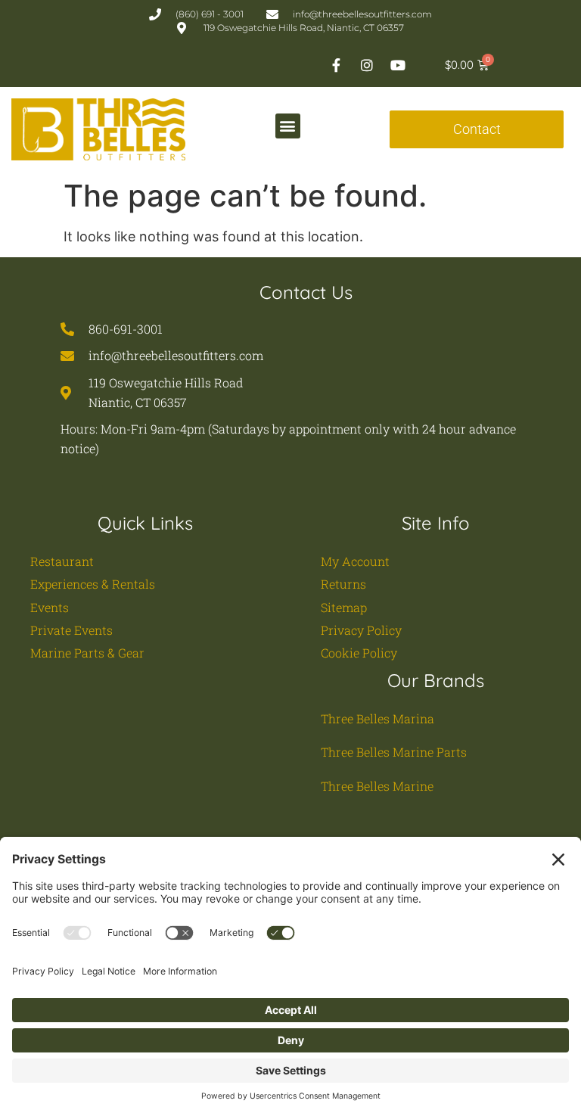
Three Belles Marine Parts (394, 752)
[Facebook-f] (336, 65)
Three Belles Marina (377, 718)
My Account (355, 561)
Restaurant (62, 561)
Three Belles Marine (377, 786)
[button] (287, 125)
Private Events (71, 630)
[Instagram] (367, 65)
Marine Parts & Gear (87, 653)
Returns (343, 584)
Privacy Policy (361, 630)
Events (49, 607)
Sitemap (344, 607)
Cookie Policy (359, 653)
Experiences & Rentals (92, 584)
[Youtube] (398, 65)
